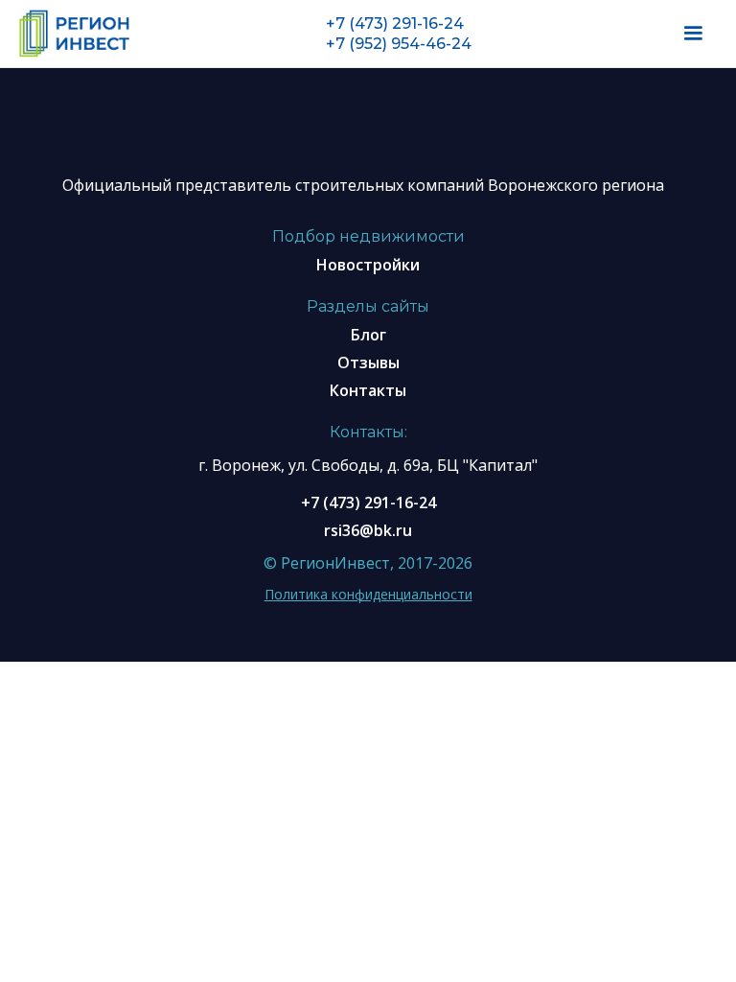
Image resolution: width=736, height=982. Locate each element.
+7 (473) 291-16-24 (395, 23)
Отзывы (368, 362)
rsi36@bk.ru (368, 530)
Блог (368, 334)
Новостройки (368, 264)
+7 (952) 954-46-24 (399, 44)
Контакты (368, 390)
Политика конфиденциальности (368, 594)
